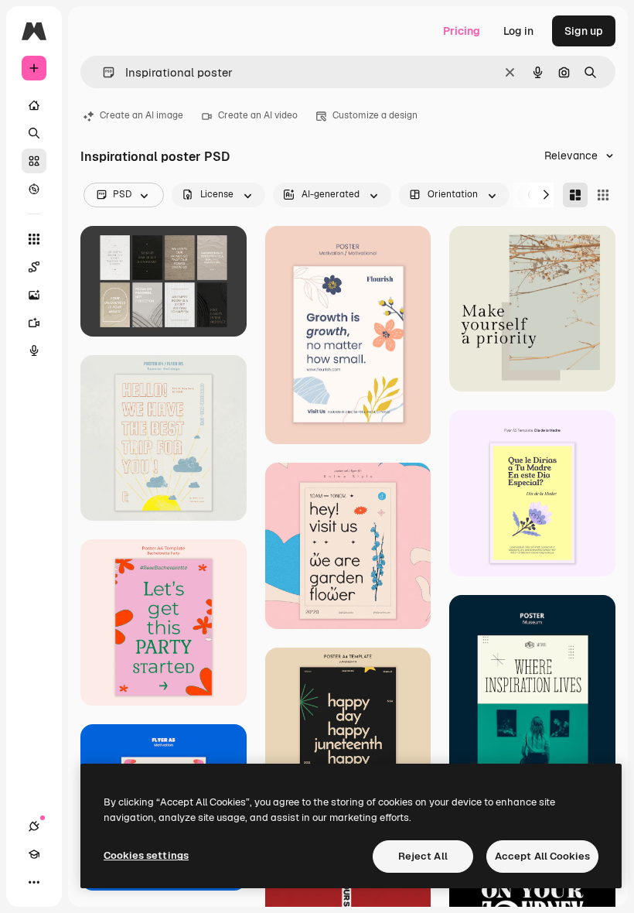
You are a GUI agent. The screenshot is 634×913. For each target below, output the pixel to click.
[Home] (34, 105)
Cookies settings (146, 855)
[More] (34, 882)
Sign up (583, 31)
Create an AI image (141, 115)
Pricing (461, 31)
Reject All (423, 856)
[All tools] (34, 239)
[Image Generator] (34, 294)
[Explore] (34, 188)
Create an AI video (258, 115)
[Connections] (34, 826)
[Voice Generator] (34, 350)
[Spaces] (34, 267)
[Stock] (34, 161)
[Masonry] (575, 195)
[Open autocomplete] (102, 72)
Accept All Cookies (542, 856)
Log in (518, 31)
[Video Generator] (34, 322)
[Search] (34, 133)
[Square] (603, 195)
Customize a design (375, 115)
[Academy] (34, 854)
